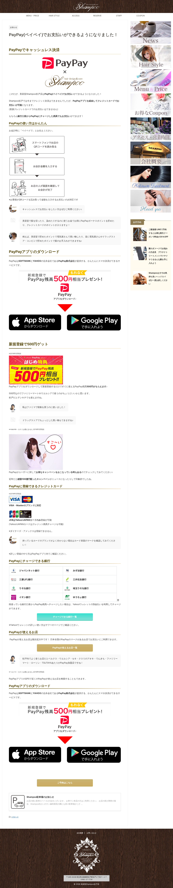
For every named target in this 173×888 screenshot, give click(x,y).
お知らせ (15, 817)
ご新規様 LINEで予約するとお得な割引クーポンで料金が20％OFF (158, 233)
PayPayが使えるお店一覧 (64, 647)
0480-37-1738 (86, 879)
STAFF (119, 15)
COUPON (140, 15)
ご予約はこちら (64, 782)
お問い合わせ (91, 833)
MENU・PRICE (32, 15)
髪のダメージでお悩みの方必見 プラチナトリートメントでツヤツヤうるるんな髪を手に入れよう (158, 255)
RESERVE (97, 15)
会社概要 (80, 833)
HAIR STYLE (54, 15)
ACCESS (75, 15)
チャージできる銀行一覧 (65, 616)
